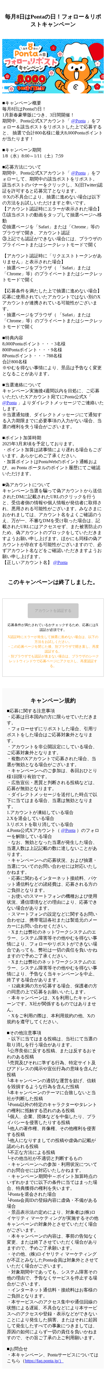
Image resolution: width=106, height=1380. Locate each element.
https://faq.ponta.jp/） (44, 1360)
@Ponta (78, 120)
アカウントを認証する (53, 610)
